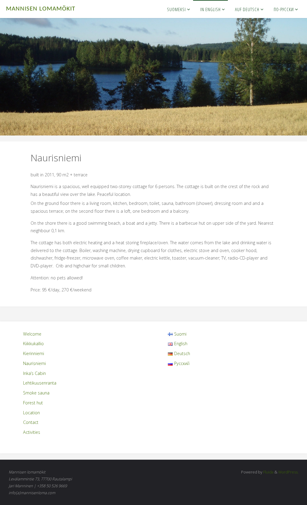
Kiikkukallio (33, 343)
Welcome (32, 334)
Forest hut (33, 403)
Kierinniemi (33, 353)
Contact (30, 422)
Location (31, 412)
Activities (31, 432)
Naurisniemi (34, 363)
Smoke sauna (36, 393)
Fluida (267, 472)
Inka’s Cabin (34, 373)
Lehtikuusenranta (39, 383)
